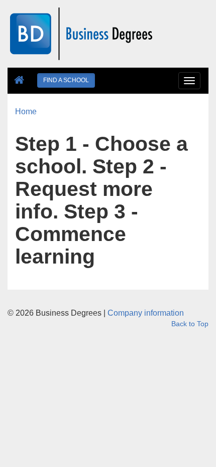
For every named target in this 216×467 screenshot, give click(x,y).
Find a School (66, 80)
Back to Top (189, 324)
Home (26, 111)
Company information (145, 313)
